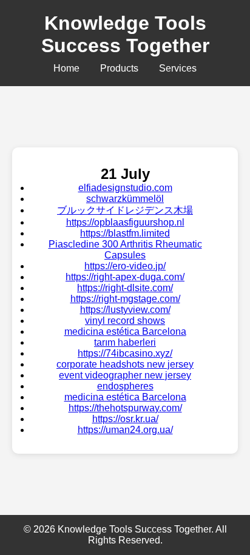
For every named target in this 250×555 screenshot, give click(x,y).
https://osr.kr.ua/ (125, 419)
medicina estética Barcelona (125, 331)
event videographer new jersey (125, 375)
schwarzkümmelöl (125, 198)
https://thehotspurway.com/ (125, 408)
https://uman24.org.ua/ (125, 430)
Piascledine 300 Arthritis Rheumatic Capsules (125, 249)
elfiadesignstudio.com (125, 188)
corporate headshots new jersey (125, 364)
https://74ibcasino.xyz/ (125, 353)
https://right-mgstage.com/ (125, 299)
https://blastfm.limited (125, 233)
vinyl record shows (125, 320)
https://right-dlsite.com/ (125, 288)
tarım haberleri (125, 342)
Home (66, 68)
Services (178, 68)
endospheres (125, 386)
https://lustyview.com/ (125, 309)
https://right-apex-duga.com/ (125, 277)
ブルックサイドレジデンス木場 (125, 210)
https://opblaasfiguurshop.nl (125, 222)
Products (119, 68)
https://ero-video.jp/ (125, 266)
